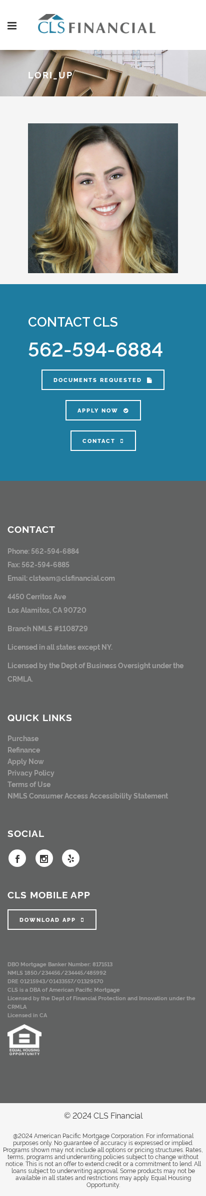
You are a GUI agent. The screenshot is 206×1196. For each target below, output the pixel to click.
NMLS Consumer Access (48, 795)
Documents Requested (98, 380)
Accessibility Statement (129, 795)
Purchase (23, 738)
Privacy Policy (31, 772)
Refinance (24, 749)
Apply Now (98, 410)
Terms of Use (29, 784)
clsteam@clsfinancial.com (72, 577)
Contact (99, 440)
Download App (48, 919)
